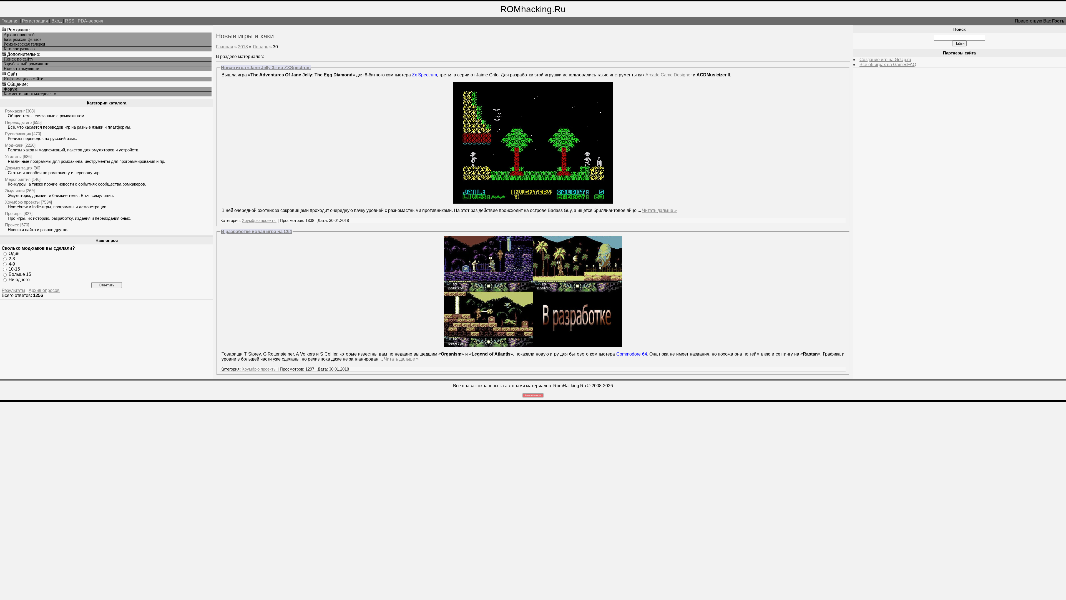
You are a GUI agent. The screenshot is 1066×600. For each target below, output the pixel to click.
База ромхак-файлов (23, 39)
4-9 (12, 263)
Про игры (13, 213)
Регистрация (35, 21)
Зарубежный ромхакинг (26, 64)
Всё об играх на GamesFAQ (887, 64)
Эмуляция (15, 190)
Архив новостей (19, 34)
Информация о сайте (23, 79)
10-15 (14, 269)
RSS (69, 21)
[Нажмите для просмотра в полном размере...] (533, 345)
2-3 (12, 258)
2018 (243, 46)
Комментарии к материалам (30, 94)
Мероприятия (18, 179)
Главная (10, 21)
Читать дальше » (659, 210)
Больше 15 (20, 274)
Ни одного (19, 279)
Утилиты (13, 156)
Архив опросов (44, 290)
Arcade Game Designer (668, 74)
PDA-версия (90, 21)
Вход (56, 21)
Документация (18, 168)
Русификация (18, 133)
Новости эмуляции (21, 68)
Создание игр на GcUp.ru (885, 59)
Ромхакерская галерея (24, 44)
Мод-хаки (14, 145)
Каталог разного (19, 49)
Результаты (13, 290)
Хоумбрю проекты (22, 202)
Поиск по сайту (18, 59)
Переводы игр (18, 122)
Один (14, 253)
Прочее (12, 224)
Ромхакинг (15, 111)
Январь (260, 46)
